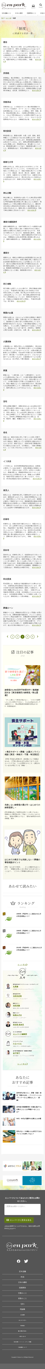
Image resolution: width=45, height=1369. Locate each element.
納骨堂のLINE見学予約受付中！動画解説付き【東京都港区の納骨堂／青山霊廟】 (22, 692)
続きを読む (36, 90)
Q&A (22, 1304)
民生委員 (7, 579)
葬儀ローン (8, 608)
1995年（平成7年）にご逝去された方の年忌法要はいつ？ (28, 915)
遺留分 (6, 253)
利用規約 (22, 1325)
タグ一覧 (8, 18)
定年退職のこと (6, 13)
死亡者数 (7, 284)
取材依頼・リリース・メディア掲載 (22, 1342)
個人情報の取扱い (22, 1331)
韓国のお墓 (8, 313)
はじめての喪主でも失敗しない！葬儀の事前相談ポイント (22, 860)
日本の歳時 (19, 13)
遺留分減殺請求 (10, 222)
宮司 (5, 401)
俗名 (5, 432)
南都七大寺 (8, 162)
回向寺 (6, 550)
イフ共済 (7, 461)
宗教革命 (7, 102)
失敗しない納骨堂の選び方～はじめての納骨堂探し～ (22, 806)
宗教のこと (22, 1293)
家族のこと (22, 1298)
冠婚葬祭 (22, 1287)
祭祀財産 (7, 131)
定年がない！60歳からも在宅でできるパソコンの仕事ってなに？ (29, 1132)
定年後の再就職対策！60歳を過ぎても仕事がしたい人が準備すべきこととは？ (29, 1109)
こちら (11, 1228)
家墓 (5, 370)
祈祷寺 (6, 519)
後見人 (6, 490)
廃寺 (5, 42)
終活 (22, 1277)
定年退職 (22, 1271)
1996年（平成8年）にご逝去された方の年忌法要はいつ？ (28, 932)
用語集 (22, 1309)
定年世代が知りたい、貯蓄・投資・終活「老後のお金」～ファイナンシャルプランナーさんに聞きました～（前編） (29, 1096)
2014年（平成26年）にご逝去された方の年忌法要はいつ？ (29, 949)
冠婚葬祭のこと (31, 13)
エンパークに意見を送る (20, 1220)
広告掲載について (22, 1347)
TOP (2, 18)
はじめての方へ (22, 1320)
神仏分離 (7, 193)
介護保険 (7, 341)
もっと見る (22, 965)
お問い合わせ (22, 1336)
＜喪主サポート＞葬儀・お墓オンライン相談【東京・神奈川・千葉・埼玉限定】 (22, 753)
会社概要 (22, 1315)
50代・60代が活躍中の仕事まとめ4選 (28, 1118)
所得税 (6, 73)
